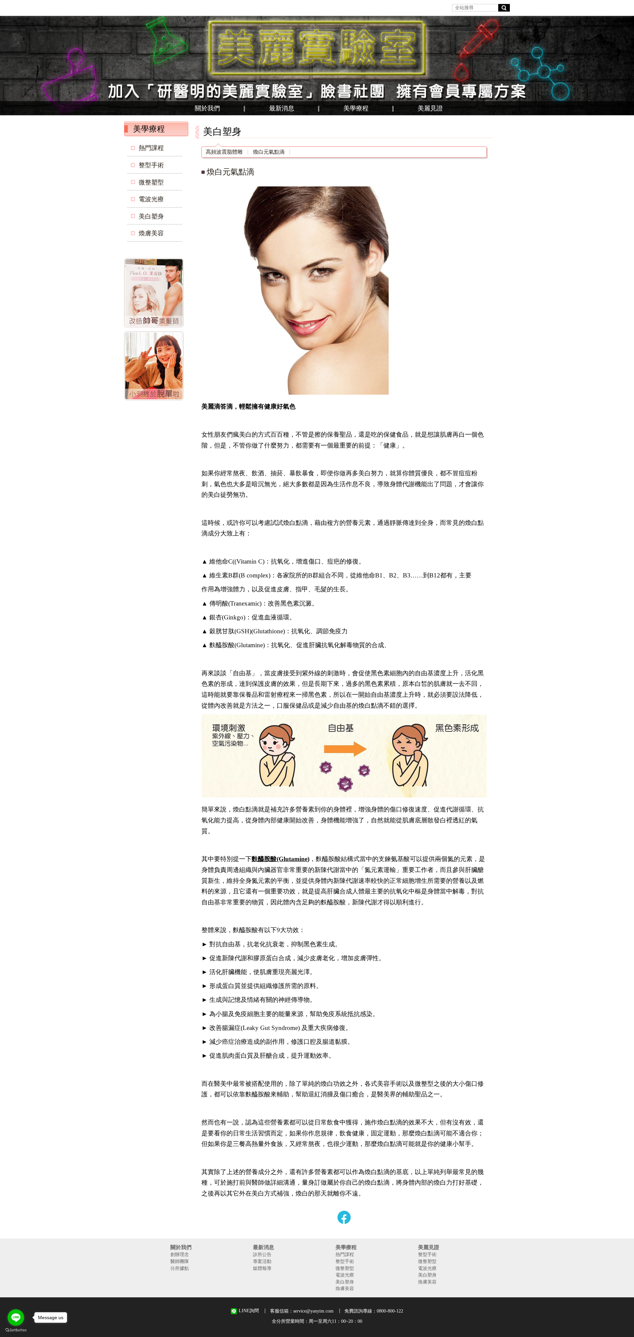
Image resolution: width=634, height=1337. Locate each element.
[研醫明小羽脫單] (155, 367)
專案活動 (262, 1261)
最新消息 (281, 108)
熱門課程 (151, 147)
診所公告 (262, 1254)
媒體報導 (262, 1268)
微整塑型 (151, 182)
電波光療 (151, 199)
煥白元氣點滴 (269, 152)
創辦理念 (179, 1254)
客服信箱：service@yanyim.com (302, 1311)
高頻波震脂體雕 (224, 152)
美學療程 (356, 108)
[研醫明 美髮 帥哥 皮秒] (155, 294)
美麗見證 (430, 108)
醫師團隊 (179, 1261)
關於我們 (207, 108)
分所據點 (179, 1268)
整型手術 (151, 165)
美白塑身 (151, 216)
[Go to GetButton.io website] (15, 1330)
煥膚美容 (151, 233)
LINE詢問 (249, 1310)
